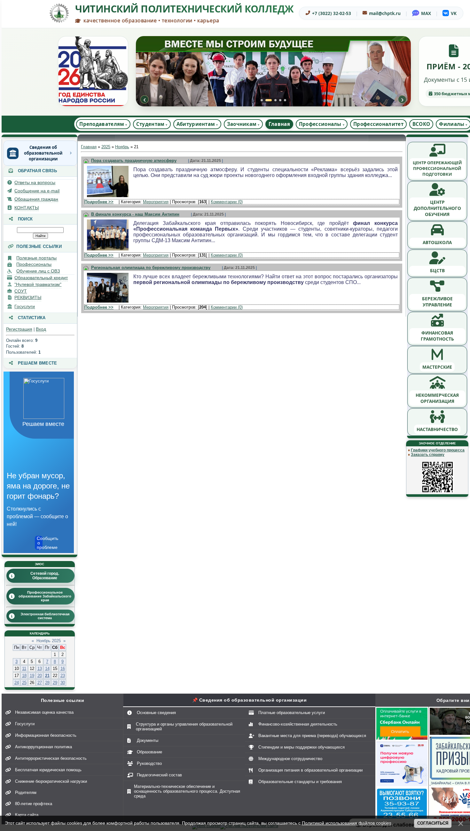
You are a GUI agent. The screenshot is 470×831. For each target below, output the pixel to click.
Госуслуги (24, 306)
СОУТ (20, 291)
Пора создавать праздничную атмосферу (133, 160)
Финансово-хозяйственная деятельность (297, 724)
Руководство (149, 763)
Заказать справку (427, 454)
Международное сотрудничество (290, 758)
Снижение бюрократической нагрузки (51, 781)
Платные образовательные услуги (291, 712)
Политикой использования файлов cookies (346, 823)
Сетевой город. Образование (44, 575)
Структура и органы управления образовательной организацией (184, 726)
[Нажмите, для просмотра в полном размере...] (107, 197)
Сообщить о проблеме (40, 543)
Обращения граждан (36, 199)
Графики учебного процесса (438, 450)
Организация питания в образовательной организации (310, 770)
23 (62, 675)
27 (39, 682)
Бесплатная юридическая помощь (48, 769)
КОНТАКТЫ (26, 207)
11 (24, 668)
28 (47, 682)
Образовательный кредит (41, 277)
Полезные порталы (36, 257)
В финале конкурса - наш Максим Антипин (135, 214)
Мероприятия (155, 201)
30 (62, 682)
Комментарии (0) (227, 201)
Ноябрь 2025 (48, 640)
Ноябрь (122, 146)
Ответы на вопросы (34, 182)
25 (24, 682)
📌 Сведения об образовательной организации (249, 700)
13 (39, 668)
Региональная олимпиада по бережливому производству (150, 267)
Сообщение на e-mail (36, 190)
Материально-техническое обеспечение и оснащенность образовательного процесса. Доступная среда (187, 791)
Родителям (25, 792)
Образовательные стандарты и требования (300, 781)
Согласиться (432, 823)
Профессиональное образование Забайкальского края (45, 596)
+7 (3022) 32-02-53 (331, 13)
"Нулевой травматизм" (37, 284)
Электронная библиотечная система (44, 616)
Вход (41, 329)
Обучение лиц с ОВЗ (38, 270)
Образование (149, 752)
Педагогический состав (159, 775)
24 (16, 682)
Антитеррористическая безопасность (51, 758)
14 (47, 668)
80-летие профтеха (33, 803)
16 (62, 668)
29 (55, 682)
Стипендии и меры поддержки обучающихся (301, 747)
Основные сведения (156, 712)
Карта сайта (26, 814)
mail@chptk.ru (385, 13)
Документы (147, 740)
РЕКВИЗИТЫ (27, 297)
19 (32, 675)
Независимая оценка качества (44, 712)
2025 (105, 146)
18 (24, 675)
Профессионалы (33, 264)
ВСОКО (421, 124)
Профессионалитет (378, 124)
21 (47, 675)
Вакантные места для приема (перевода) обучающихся (312, 735)
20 (39, 675)
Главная (279, 124)
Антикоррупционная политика (43, 746)
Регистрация (19, 329)
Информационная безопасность (45, 735)
